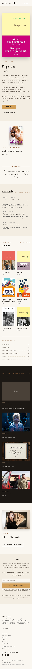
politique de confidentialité (22, 590)
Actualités (4, 633)
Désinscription (5, 641)
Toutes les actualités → (22, 192)
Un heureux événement (12, 150)
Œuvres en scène (6, 635)
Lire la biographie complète (13, 544)
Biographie (4, 637)
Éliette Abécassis (12, 3)
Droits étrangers (6, 648)
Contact (4, 639)
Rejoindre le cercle (16, 585)
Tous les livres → (24, 242)
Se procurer (9, 112)
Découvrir (9, 107)
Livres (3, 630)
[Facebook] (2, 655)
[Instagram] (5, 655)
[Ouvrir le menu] (2, 3)
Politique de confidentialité (9, 646)
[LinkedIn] (8, 655)
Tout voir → (26, 373)
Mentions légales (6, 644)
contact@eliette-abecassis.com (10, 652)
